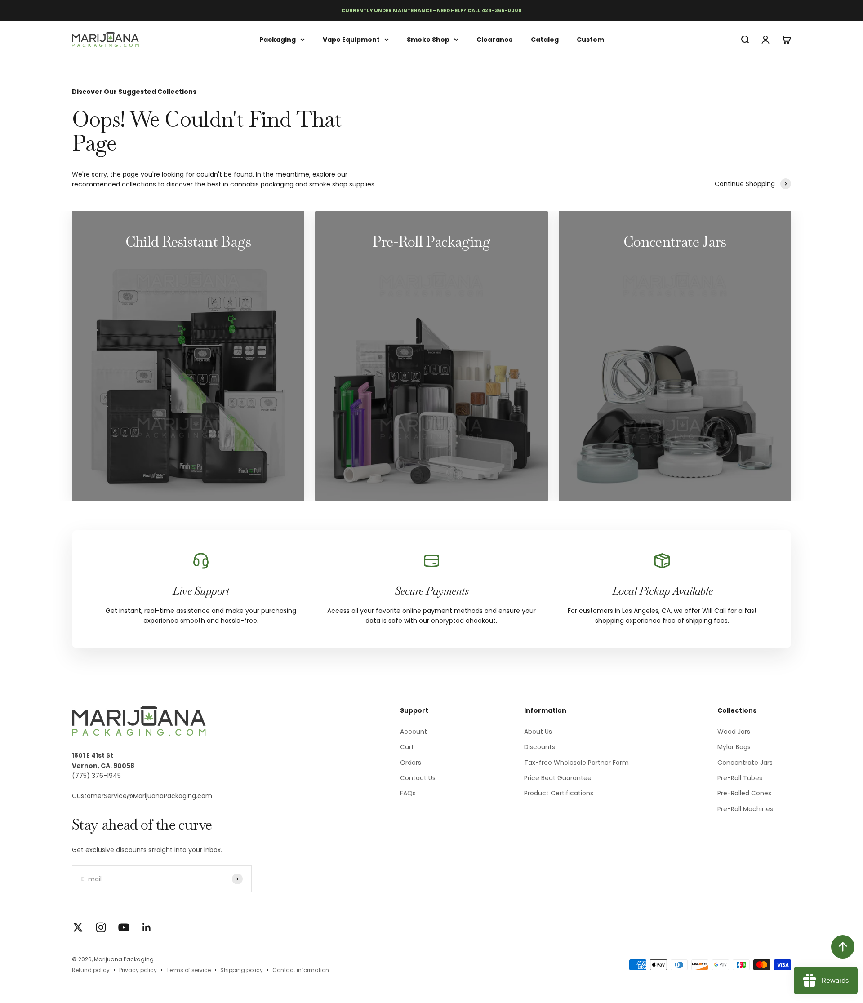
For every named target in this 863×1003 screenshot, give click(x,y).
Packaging (277, 39)
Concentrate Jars (745, 762)
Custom (590, 39)
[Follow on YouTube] (124, 927)
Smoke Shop (428, 39)
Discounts (539, 746)
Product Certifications (558, 793)
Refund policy (91, 970)
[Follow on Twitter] (78, 927)
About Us (538, 731)
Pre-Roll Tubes (739, 777)
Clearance (494, 39)
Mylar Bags (734, 746)
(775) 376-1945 (96, 775)
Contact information (300, 970)
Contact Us (418, 777)
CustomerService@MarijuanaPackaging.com (142, 795)
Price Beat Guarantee (558, 777)
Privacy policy (138, 970)
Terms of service (188, 970)
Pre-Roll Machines (745, 808)
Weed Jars (733, 731)
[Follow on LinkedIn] (147, 927)
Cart (407, 746)
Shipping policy (241, 970)
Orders (410, 762)
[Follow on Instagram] (101, 927)
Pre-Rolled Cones (744, 793)
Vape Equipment (351, 39)
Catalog (545, 39)
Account (413, 731)
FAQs (408, 793)
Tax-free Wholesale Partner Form (576, 762)
